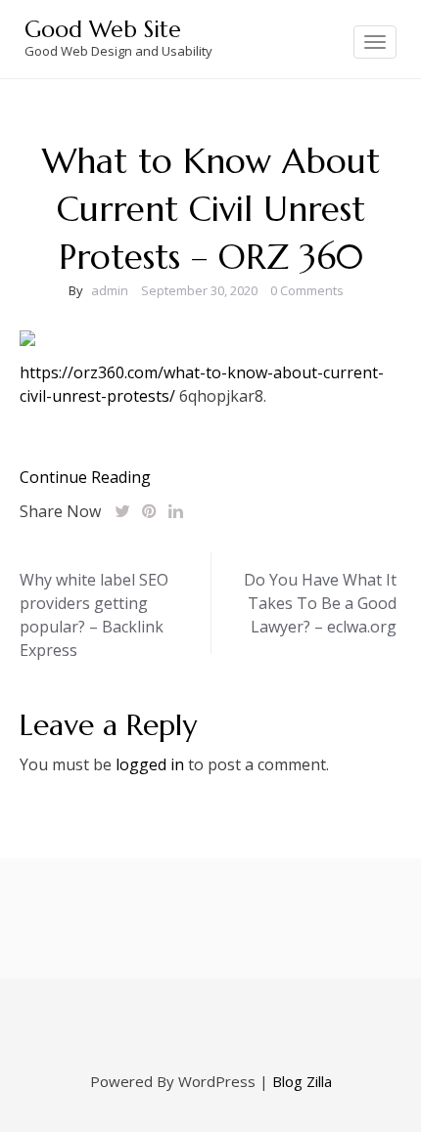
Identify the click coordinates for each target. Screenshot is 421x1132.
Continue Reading (85, 477)
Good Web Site (102, 29)
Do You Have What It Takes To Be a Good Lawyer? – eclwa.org (320, 603)
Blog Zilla (302, 1081)
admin (109, 290)
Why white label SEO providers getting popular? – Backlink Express (94, 615)
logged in (150, 764)
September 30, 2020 (199, 290)
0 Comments (307, 290)
